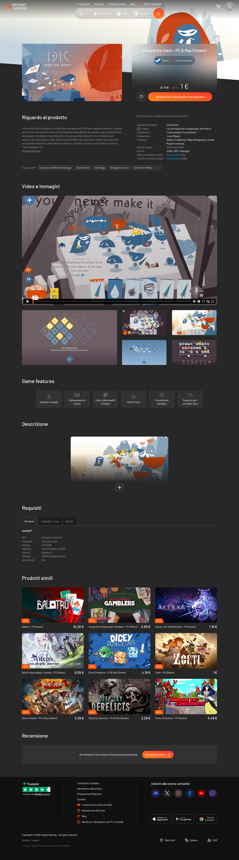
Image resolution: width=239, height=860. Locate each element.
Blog (132, 4)
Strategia (184, 151)
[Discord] (155, 793)
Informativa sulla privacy (89, 788)
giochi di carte (83, 167)
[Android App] (183, 818)
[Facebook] (189, 793)
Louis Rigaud (173, 136)
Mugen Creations (175, 143)
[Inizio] (16, 7)
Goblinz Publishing (176, 139)
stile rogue (100, 167)
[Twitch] (212, 793)
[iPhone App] (160, 818)
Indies (170, 151)
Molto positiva (174, 154)
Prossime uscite (117, 4)
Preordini (99, 4)
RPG (176, 151)
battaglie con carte (119, 167)
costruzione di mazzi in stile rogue (56, 167)
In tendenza (83, 4)
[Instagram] (178, 793)
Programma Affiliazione (89, 793)
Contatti (81, 799)
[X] (167, 793)
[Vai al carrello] (218, 6)
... (158, 167)
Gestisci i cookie (30, 840)
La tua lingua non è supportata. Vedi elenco (189, 128)
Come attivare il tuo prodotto (181, 132)
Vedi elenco (173, 124)
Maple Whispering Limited (200, 139)
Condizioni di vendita (88, 783)
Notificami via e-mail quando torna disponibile (180, 96)
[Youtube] (201, 793)
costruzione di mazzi (142, 167)
